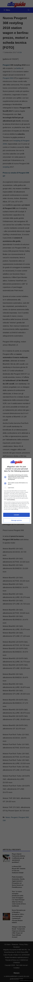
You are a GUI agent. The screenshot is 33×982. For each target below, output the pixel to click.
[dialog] (16, 491)
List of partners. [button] (11, 499)
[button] (16, 487)
